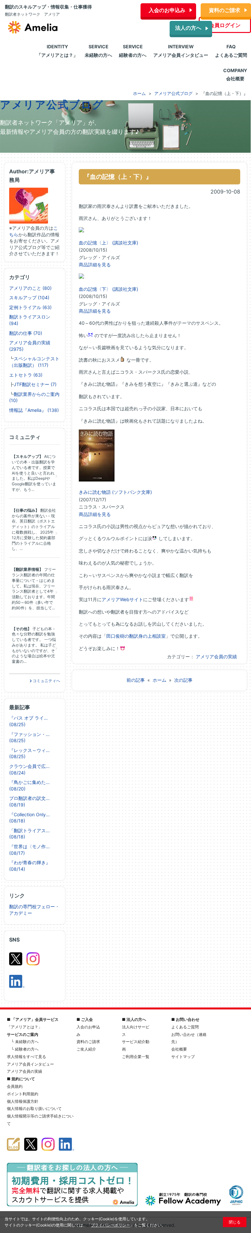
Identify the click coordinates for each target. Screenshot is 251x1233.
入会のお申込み (167, 10)
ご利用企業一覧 (135, 1056)
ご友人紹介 (86, 1049)
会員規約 (15, 1086)
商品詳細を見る (95, 264)
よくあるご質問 (185, 1026)
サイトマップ (183, 1056)
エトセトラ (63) (25, 375)
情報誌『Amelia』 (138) (34, 410)
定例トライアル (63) (30, 307)
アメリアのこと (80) (30, 288)
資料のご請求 (224, 10)
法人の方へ (188, 27)
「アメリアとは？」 (24, 1026)
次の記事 (183, 680)
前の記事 (135, 680)
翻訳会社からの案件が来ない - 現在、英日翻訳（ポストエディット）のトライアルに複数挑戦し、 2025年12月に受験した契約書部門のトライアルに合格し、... (34, 529)
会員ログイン (225, 25)
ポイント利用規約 (22, 1093)
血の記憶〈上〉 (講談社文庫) (108, 242)
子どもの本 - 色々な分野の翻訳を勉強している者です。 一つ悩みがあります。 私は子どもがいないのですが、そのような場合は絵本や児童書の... (34, 645)
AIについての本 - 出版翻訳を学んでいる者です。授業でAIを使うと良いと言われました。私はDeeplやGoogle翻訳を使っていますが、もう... (34, 473)
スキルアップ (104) (29, 297)
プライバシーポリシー (110, 1225)
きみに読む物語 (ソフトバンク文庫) (115, 492)
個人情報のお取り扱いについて (34, 1108)
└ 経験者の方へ (25, 1049)
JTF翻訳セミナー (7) (35, 384)
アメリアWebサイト (122, 599)
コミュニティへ (46, 680)
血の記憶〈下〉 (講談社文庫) (108, 289)
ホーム (159, 680)
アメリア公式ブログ (52, 105)
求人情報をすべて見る (26, 1056)
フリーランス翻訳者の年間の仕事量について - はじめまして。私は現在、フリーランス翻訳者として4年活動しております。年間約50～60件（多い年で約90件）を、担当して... (34, 588)
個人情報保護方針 (22, 1101)
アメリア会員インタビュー (30, 1064)
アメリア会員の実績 (216, 656)
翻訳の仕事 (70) (25, 333)
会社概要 (179, 1049)
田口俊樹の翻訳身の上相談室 (136, 636)
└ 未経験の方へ (25, 1041)
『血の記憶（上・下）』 (118, 176)
